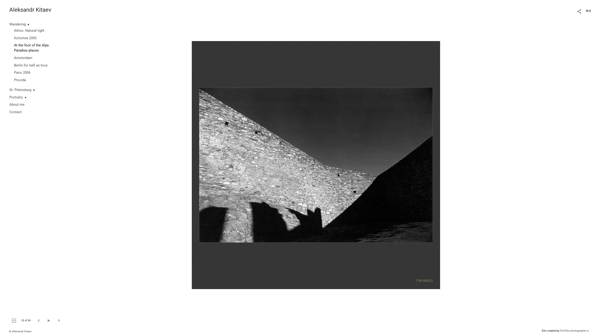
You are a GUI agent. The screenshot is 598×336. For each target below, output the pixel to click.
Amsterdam (23, 58)
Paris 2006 (22, 72)
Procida (20, 80)
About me (17, 104)
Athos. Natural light (29, 30)
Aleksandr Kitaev (30, 10)
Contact (15, 112)
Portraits (16, 97)
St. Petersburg (20, 90)
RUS (588, 11)
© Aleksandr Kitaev (20, 331)
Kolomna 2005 (25, 38)
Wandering (17, 24)
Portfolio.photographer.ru (574, 330)
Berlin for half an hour (31, 65)
